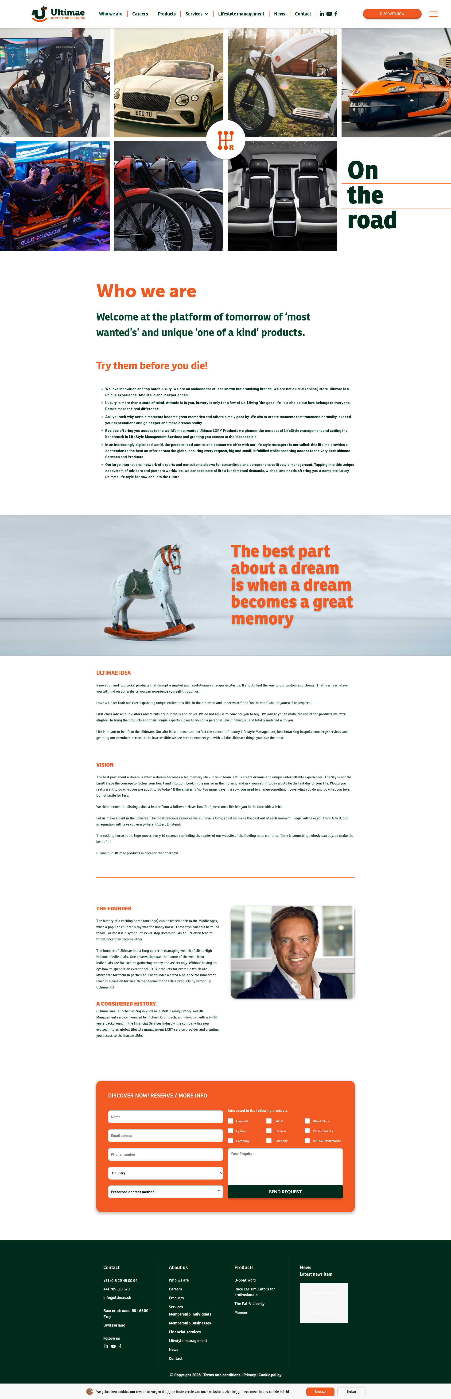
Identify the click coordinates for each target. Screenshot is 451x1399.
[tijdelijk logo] (59, 14)
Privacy (249, 1374)
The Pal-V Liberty (249, 1303)
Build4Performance (327, 1141)
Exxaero (280, 1131)
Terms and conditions (222, 1374)
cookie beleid (279, 1391)
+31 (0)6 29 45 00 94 (120, 1280)
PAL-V (278, 1121)
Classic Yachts (323, 1131)
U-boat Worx (245, 1280)
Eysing (241, 1131)
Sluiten (351, 1391)
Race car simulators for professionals (254, 1291)
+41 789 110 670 (116, 1289)
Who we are (179, 1280)
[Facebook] (336, 13)
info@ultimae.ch (117, 1297)
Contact (176, 1358)
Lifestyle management (188, 1340)
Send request (285, 1191)
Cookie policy (270, 1374)
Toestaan (320, 1391)
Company (242, 1141)
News (173, 1349)
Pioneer (241, 1312)
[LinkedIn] (322, 13)
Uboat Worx (321, 1121)
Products (176, 1298)
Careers (175, 1289)
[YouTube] (329, 13)
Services (176, 1306)
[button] (434, 14)
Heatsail (242, 1121)
